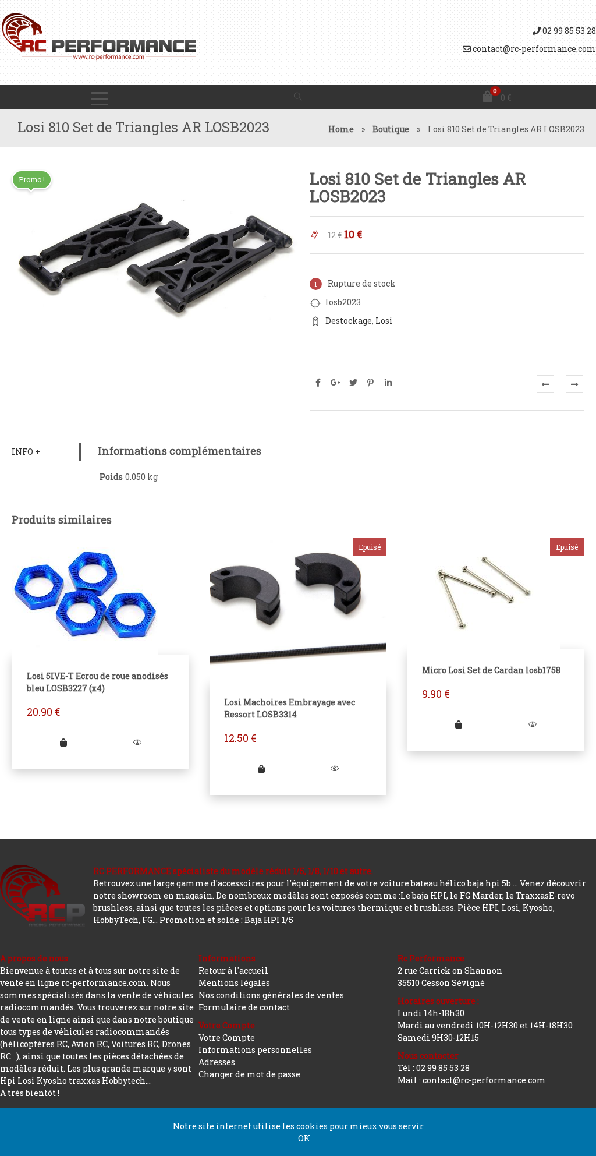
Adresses (216, 1061)
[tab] (46, 452)
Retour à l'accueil (233, 970)
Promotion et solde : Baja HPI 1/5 (226, 919)
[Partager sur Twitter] (353, 382)
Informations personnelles (255, 1049)
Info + (26, 451)
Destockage (348, 320)
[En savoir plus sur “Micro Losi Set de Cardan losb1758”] (459, 724)
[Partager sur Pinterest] (370, 382)
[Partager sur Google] (336, 382)
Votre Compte (226, 1037)
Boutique (390, 129)
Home (341, 129)
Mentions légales (234, 982)
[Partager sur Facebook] (318, 382)
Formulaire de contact (244, 1007)
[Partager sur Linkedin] (388, 382)
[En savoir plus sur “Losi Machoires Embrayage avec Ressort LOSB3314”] (261, 768)
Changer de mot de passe (249, 1074)
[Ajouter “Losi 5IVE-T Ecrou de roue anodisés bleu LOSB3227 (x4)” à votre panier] (63, 742)
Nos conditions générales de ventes (271, 995)
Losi (384, 320)
